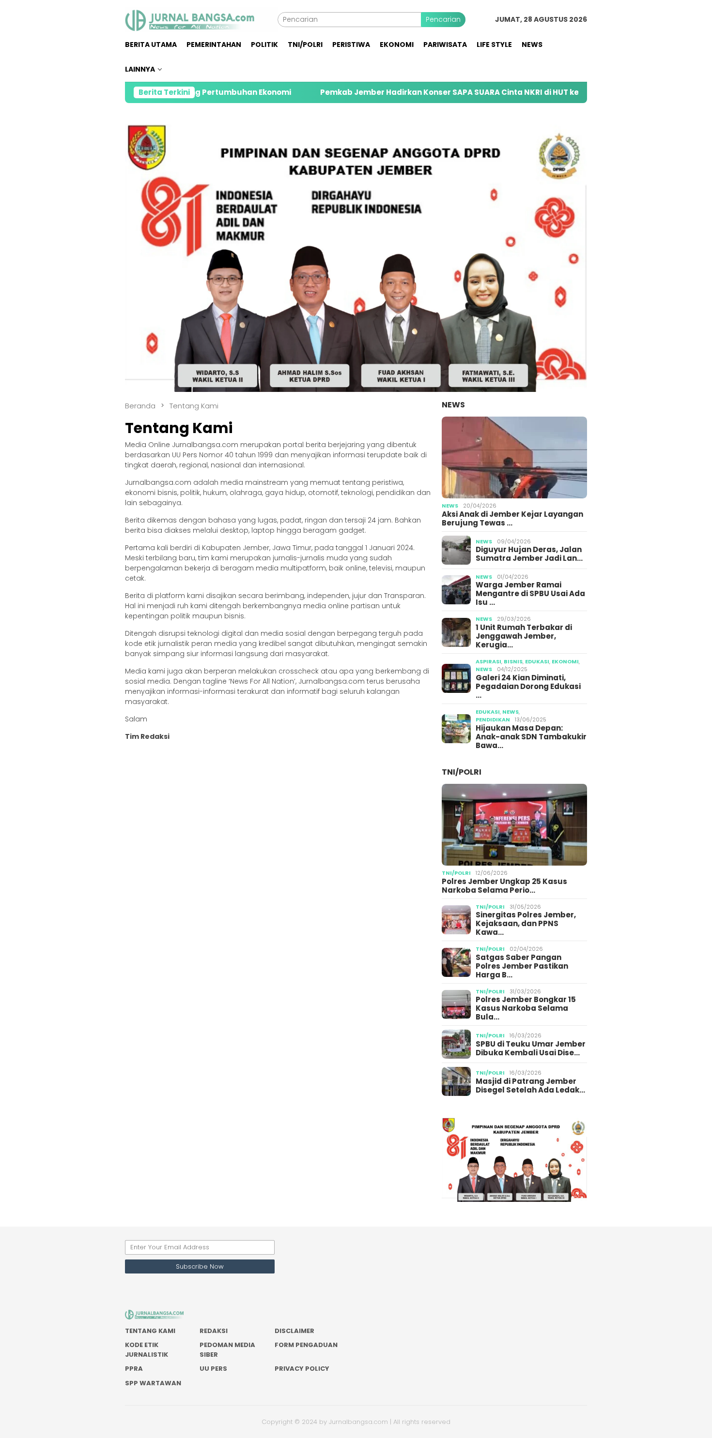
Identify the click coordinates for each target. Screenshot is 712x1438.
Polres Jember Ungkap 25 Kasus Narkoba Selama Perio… (504, 886)
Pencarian (443, 19)
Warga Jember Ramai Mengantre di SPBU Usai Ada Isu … (530, 594)
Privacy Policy (302, 1368)
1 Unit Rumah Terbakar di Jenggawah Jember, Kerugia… (524, 636)
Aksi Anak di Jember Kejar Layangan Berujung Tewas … (512, 518)
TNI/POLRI (461, 772)
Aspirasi (488, 661)
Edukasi (537, 661)
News (453, 404)
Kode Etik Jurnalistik (146, 1349)
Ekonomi (565, 661)
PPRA (134, 1368)
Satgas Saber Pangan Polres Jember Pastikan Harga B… (522, 966)
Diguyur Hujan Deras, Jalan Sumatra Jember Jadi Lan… (529, 554)
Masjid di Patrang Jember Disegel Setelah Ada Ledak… (530, 1085)
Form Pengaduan (306, 1344)
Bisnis (513, 661)
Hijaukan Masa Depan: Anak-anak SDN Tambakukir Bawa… (531, 737)
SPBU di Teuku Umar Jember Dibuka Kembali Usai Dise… (531, 1048)
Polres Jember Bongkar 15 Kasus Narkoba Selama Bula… (526, 1008)
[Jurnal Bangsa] (201, 19)
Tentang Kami (150, 1330)
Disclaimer (294, 1330)
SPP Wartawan (153, 1383)
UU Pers (213, 1368)
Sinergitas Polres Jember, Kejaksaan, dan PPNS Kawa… (526, 924)
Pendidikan (493, 719)
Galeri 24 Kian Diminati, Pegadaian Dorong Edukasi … (528, 687)
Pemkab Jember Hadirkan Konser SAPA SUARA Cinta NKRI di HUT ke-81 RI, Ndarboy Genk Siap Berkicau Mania (469, 92)
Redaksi (214, 1330)
